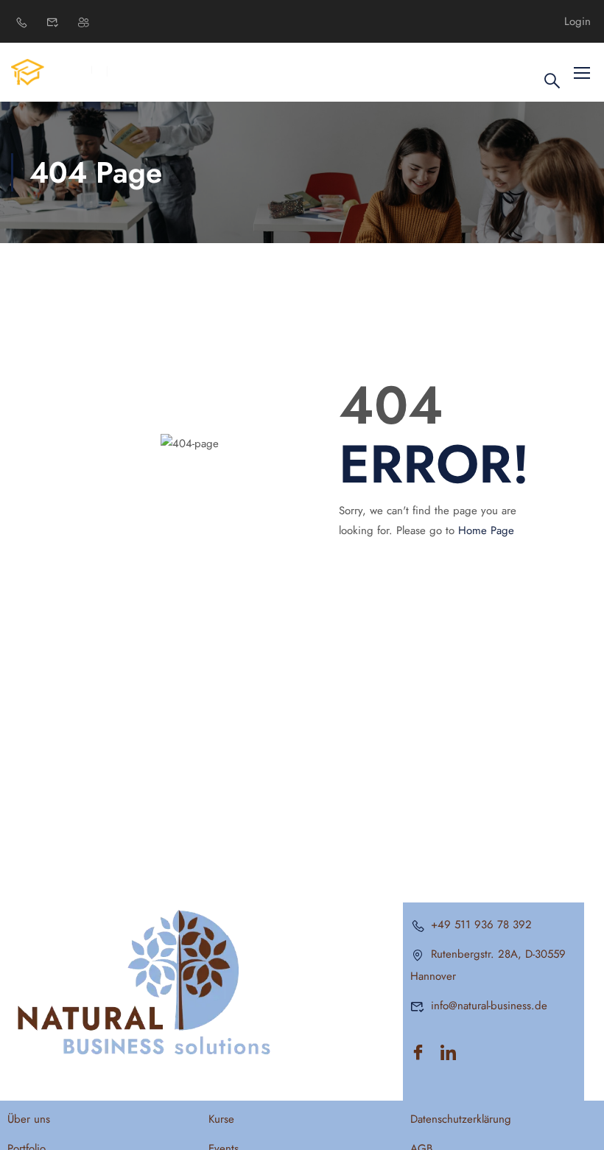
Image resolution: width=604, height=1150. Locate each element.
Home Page (486, 530)
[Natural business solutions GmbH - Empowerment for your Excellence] (67, 72)
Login (577, 21)
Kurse (221, 1119)
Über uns (28, 1119)
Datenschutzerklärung (460, 1119)
